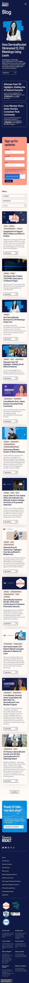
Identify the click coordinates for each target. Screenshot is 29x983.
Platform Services (7, 864)
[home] (5, 4)
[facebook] (6, 848)
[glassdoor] (14, 848)
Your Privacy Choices (6, 980)
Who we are (5, 871)
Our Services (5, 861)
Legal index (5, 895)
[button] (25, 4)
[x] (11, 848)
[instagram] (8, 848)
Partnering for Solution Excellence (11, 881)
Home (4, 857)
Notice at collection (5, 981)
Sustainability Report (8, 891)
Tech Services (6, 867)
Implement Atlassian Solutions (10, 884)
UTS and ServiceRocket (8, 888)
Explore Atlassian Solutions (9, 874)
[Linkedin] (3, 848)
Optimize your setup (7, 878)
